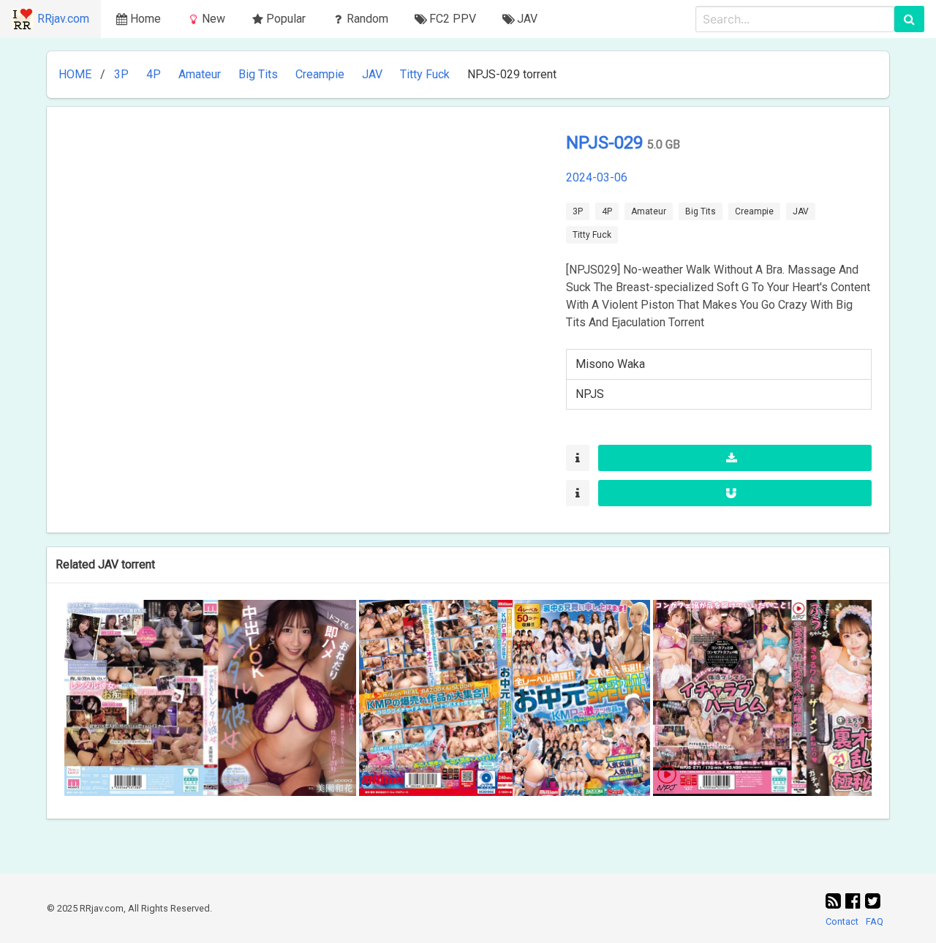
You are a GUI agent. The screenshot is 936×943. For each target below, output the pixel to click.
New (213, 19)
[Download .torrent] (735, 458)
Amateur (199, 74)
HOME (74, 74)
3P (121, 74)
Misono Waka (610, 364)
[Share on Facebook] (855, 901)
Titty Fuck (425, 74)
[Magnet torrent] (735, 493)
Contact (842, 921)
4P (153, 74)
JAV (372, 74)
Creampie (319, 74)
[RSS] (835, 901)
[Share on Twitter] (872, 901)
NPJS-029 (606, 142)
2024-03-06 (596, 177)
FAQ (874, 921)
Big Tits (258, 74)
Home (145, 19)
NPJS (589, 394)
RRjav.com (63, 19)
